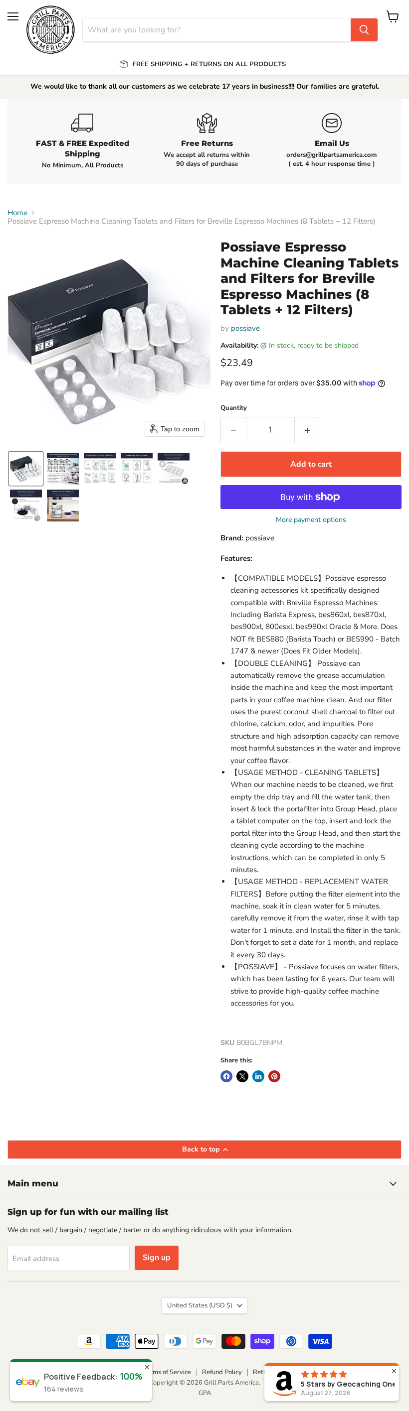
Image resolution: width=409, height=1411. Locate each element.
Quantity (233, 408)
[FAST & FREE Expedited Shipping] (82, 141)
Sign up (157, 1257)
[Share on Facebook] (226, 1076)
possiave (245, 328)
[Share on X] (242, 1076)
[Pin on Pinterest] (274, 1076)
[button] (26, 469)
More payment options (311, 520)
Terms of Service (167, 1372)
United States (199, 1305)
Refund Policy (222, 1372)
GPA (205, 1393)
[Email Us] (331, 141)
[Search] (364, 29)
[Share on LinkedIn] (258, 1076)
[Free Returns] (207, 141)
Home (17, 213)
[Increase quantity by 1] (307, 430)
